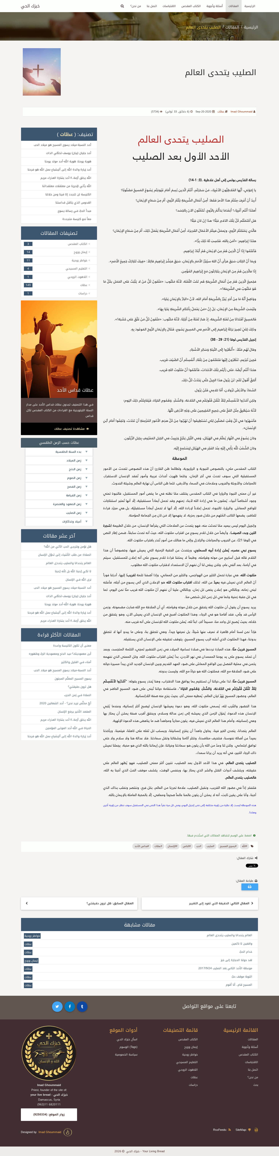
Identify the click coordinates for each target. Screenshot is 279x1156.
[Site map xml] (256, 1131)
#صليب (210, 846)
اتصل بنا (152, 6)
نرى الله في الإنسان (78, 579)
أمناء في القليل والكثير (76, 662)
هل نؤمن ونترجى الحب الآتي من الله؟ (67, 546)
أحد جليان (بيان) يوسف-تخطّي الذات (68, 153)
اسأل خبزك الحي (127, 1039)
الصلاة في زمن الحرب (77, 695)
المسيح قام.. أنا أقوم (239, 984)
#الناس (187, 846)
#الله (244, 846)
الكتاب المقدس (191, 6)
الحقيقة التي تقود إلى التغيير (219, 903)
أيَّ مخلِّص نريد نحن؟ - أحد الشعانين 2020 (65, 703)
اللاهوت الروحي (77, 277)
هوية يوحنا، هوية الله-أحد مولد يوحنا (68, 161)
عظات (66, 134)
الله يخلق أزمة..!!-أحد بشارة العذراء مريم (66, 178)
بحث (255, 1085)
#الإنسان (172, 846)
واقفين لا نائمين (242, 943)
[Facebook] (70, 1006)
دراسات (82, 293)
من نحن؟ (135, 6)
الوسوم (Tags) (128, 1047)
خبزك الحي (30, 6)
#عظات (158, 846)
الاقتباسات (169, 6)
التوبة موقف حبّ (242, 976)
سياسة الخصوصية (126, 1054)
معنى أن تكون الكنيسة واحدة (72, 645)
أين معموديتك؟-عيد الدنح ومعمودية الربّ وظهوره (60, 653)
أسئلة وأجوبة (214, 6)
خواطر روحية (79, 260)
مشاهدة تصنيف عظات (70, 428)
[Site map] (250, 1129)
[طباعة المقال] (249, 886)
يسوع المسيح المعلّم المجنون (73, 678)
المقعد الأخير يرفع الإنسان (74, 711)
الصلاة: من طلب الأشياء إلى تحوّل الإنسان (64, 554)
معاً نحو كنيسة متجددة (76, 219)
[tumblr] (82, 1006)
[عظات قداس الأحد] (59, 349)
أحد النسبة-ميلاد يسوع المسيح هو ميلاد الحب (62, 145)
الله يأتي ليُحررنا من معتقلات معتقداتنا (66, 186)
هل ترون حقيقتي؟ (79, 686)
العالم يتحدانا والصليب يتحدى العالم (68, 563)
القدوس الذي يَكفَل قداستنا (73, 202)
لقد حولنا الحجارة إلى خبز (236, 960)
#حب (198, 846)
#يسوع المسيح (228, 846)
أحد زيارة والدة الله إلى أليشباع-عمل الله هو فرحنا (59, 169)
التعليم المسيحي (76, 268)
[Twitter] (57, 1006)
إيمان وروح (80, 252)
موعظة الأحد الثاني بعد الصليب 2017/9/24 (225, 968)
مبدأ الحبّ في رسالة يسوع (74, 211)
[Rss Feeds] (231, 1129)
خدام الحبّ (245, 951)
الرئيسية (249, 6)
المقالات (234, 6)
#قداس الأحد (142, 846)
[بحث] (122, 6)
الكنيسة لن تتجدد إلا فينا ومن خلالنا (68, 194)
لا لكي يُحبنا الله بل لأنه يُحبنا (73, 571)
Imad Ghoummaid (51, 1132)
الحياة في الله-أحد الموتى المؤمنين (68, 728)
